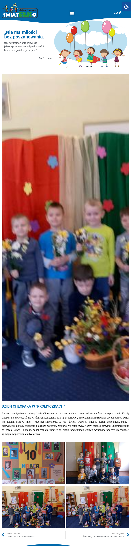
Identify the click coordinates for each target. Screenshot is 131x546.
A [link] (114, 13)
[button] (72, 13)
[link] (126, 6)
